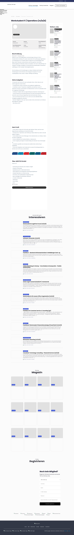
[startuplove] (16, 513)
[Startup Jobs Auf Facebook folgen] (8, 530)
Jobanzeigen (18, 16)
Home (26, 526)
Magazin (52, 5)
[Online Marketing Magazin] (39, 514)
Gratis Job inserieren (60, 5)
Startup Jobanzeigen (33, 5)
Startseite (12, 16)
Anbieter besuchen (29, 187)
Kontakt (37, 526)
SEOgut (65, 530)
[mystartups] (23, 513)
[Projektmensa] (29, 513)
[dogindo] (43, 513)
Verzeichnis (47, 526)
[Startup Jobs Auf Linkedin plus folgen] (24, 530)
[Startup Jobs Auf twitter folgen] (16, 530)
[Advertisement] (29, 114)
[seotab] (48, 514)
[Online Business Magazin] (29, 514)
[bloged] (49, 513)
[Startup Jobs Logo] (11, 4)
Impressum (42, 526)
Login (1, 14)
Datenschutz (33, 526)
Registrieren (2, 13)
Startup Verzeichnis (44, 5)
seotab (69, 530)
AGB (28, 526)
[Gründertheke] (37, 513)
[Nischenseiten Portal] (56, 513)
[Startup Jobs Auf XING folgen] (31, 530)
